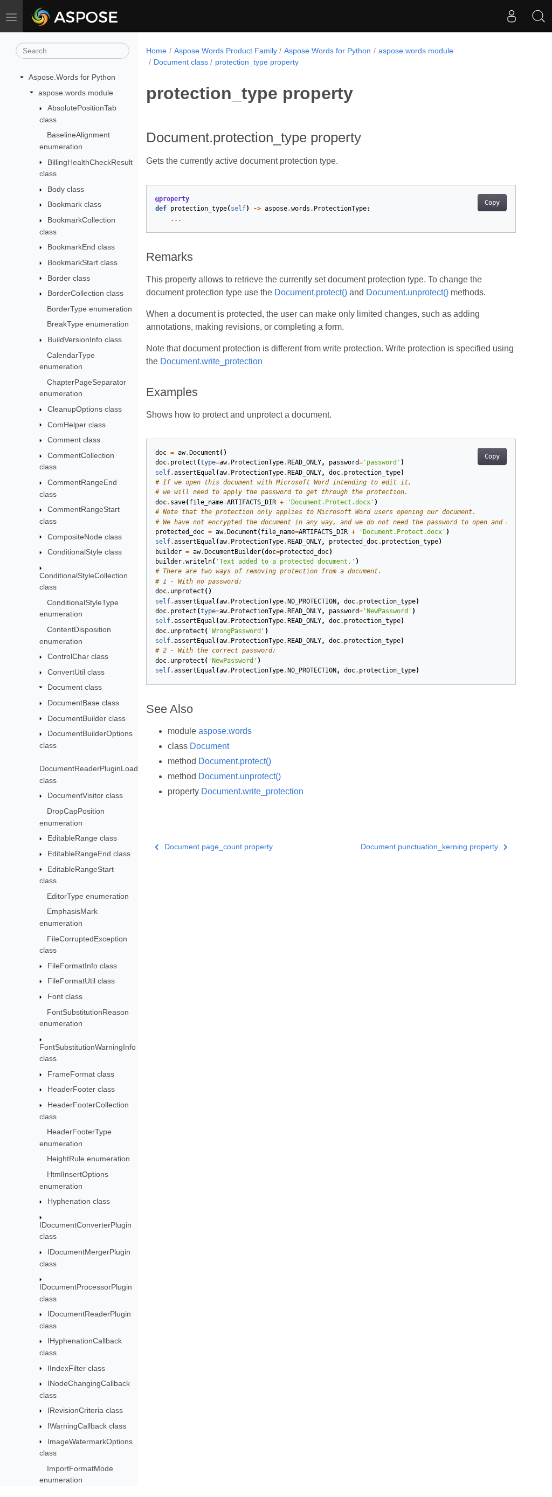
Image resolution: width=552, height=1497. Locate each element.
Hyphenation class (78, 1201)
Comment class (73, 439)
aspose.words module (75, 92)
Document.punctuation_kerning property (429, 846)
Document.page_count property (218, 846)
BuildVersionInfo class (84, 339)
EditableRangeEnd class (88, 853)
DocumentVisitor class (85, 795)
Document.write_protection (211, 361)
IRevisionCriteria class (85, 1410)
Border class (68, 278)
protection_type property (257, 62)
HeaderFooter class (81, 1089)
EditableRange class (82, 838)
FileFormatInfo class (82, 965)
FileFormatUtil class (81, 980)
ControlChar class (77, 656)
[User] (511, 16)
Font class (64, 996)
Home (156, 50)
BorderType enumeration (89, 308)
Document (209, 746)
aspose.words (225, 731)
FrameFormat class (80, 1074)
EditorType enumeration (88, 896)
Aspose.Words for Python (72, 77)
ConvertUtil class (76, 672)
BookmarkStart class (82, 262)
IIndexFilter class (76, 1368)
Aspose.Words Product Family (225, 50)
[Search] (538, 16)
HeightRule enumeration (88, 1158)
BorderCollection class (85, 293)
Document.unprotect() (407, 292)
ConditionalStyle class (84, 551)
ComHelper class (76, 424)
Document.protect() (310, 292)
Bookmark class (74, 204)
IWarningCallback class (86, 1426)
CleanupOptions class (84, 409)
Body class (65, 189)
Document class (74, 687)
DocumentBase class (83, 702)
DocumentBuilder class (86, 718)
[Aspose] (75, 16)
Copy (492, 202)
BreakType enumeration (88, 324)
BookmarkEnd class (81, 246)
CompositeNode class (84, 536)
